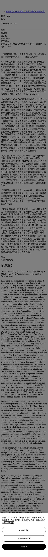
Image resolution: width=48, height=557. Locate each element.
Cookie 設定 (24, 530)
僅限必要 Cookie (24, 538)
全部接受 (24, 547)
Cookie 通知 (9, 523)
